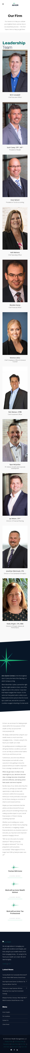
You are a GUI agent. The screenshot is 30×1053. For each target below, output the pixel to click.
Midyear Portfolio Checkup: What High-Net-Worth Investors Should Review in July (14, 999)
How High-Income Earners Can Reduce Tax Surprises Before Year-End (13, 983)
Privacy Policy (9, 1041)
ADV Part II (7, 1047)
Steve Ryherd (15, 200)
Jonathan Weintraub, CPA (15, 571)
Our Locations (6, 1016)
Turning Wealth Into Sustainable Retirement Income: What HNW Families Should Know (14, 976)
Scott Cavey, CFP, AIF (15, 147)
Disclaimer (6, 1044)
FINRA (4, 964)
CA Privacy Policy (19, 1041)
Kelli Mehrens (15, 252)
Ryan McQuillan (15, 465)
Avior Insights (6, 1012)
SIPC (9, 964)
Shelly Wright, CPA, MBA (15, 624)
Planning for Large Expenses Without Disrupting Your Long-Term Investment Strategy (13, 991)
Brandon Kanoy (15, 305)
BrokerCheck (14, 1044)
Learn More (15, 876)
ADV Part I (23, 1044)
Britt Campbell (15, 95)
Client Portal (5, 1024)
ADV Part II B (15, 1047)
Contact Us (5, 1020)
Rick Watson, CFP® (15, 412)
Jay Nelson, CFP (15, 519)
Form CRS (24, 1047)
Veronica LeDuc (15, 358)
